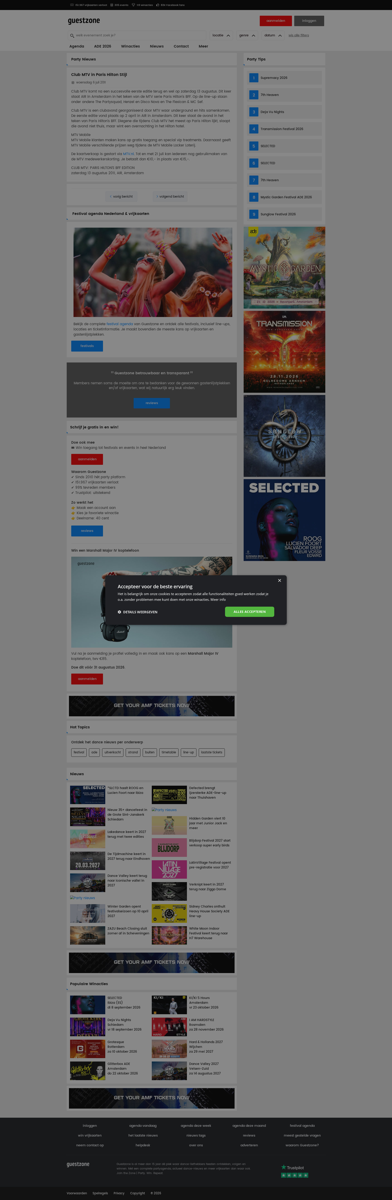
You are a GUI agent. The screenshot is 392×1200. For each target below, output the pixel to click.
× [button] (279, 580)
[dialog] (196, 600)
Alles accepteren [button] (250, 611)
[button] (137, 612)
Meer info (218, 599)
